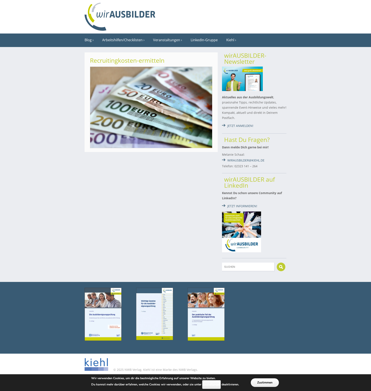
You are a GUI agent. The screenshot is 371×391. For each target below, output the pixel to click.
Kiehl (230, 40)
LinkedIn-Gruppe (204, 40)
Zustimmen (264, 382)
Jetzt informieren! (242, 206)
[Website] (120, 15)
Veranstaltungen (166, 40)
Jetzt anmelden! (240, 126)
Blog (88, 40)
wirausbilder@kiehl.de (246, 160)
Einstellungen (211, 384)
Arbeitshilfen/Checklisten (122, 40)
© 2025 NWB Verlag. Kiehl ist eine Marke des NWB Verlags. (155, 370)
